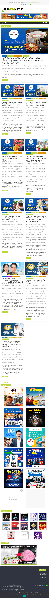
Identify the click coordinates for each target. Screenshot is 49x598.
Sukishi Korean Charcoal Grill (22, 66)
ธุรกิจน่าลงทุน (41, 66)
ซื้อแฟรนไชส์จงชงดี (5, 168)
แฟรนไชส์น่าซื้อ (17, 70)
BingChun (31, 224)
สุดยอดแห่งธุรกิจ (28, 68)
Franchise (5, 55)
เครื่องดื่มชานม (6, 173)
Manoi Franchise (39, 166)
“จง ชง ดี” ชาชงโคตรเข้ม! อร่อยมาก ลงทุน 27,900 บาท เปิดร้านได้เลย (12, 158)
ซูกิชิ (33, 66)
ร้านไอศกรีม (37, 231)
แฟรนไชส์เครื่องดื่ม (5, 178)
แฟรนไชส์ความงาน (19, 359)
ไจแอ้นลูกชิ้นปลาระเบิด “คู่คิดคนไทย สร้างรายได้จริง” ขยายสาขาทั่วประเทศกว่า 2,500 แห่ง (12, 104)
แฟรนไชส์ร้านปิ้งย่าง (5, 71)
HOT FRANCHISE (32, 65)
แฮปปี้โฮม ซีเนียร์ (39, 120)
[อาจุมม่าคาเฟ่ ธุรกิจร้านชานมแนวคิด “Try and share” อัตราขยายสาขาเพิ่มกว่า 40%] (12, 199)
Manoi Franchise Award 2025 (37, 168)
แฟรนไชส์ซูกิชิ (12, 70)
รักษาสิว (9, 290)
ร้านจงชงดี (6, 169)
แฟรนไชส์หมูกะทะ (19, 71)
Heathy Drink (36, 165)
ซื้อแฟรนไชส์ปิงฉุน (29, 229)
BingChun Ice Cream (37, 224)
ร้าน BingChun (28, 231)
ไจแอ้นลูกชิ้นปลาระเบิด (9, 120)
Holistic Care (36, 110)
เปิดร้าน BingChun (39, 234)
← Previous (5, 382)
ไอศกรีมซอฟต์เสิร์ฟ (41, 242)
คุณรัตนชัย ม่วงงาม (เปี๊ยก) (13, 65)
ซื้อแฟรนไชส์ (30, 66)
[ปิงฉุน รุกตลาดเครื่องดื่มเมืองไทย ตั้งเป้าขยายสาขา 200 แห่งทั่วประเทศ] (36, 263)
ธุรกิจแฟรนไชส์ (7, 68)
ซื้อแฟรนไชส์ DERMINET (6, 288)
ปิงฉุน (44, 229)
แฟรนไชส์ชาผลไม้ (38, 237)
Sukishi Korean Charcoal (12, 66)
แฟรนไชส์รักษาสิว (18, 360)
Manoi (27, 166)
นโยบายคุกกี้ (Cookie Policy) (35, 594)
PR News (9, 276)
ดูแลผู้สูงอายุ (30, 113)
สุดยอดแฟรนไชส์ (26, 55)
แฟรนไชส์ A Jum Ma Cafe (8, 234)
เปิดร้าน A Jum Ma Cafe (9, 232)
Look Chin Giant (19, 109)
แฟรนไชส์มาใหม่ (42, 70)
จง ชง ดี (21, 165)
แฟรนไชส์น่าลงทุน (24, 70)
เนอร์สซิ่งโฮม (40, 117)
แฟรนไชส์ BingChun (41, 236)
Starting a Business (18, 55)
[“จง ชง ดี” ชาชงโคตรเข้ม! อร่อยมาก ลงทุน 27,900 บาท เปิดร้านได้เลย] (12, 139)
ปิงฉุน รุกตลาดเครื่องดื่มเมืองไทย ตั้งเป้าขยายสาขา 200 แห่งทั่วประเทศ (36, 282)
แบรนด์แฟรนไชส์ (41, 68)
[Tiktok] (23, 4)
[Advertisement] (35, 498)
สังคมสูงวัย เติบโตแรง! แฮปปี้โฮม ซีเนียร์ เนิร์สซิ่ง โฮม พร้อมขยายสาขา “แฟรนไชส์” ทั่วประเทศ (36, 104)
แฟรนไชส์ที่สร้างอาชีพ (16, 115)
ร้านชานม (10, 169)
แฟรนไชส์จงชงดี (9, 174)
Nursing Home (39, 112)
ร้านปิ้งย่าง (12, 68)
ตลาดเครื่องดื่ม (30, 171)
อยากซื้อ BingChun (40, 232)
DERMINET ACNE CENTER (15, 285)
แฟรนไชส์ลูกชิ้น (8, 118)
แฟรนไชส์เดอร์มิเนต (16, 296)
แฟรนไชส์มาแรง (36, 70)
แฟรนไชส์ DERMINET (11, 293)
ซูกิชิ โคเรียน (37, 66)
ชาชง (6, 166)
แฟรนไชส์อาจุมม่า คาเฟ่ (14, 237)
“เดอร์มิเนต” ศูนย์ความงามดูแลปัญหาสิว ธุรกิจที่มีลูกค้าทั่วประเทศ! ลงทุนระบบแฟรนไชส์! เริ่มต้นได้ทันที (11, 343)
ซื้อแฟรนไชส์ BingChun (42, 227)
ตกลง (25, 596)
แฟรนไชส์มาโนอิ (29, 179)
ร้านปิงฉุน (33, 231)
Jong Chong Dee (19, 163)
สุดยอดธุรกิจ (17, 68)
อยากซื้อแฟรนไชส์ (35, 68)
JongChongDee (5, 165)
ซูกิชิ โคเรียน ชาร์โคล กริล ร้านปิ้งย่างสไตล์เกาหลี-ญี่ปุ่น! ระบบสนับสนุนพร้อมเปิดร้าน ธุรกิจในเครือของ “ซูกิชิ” (23, 60)
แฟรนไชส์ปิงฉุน (36, 239)
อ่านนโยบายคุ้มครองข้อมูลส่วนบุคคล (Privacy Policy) (18, 594)
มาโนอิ (45, 171)
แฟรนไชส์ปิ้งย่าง (30, 70)
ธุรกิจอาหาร (11, 112)
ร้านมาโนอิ (31, 173)
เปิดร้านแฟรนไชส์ (13, 173)
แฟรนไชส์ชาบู (6, 70)
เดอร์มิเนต (15, 291)
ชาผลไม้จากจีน (29, 227)
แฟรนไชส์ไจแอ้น (19, 118)
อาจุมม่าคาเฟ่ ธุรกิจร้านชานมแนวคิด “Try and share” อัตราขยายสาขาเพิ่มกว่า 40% (11, 218)
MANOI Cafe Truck (32, 166)
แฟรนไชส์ (10, 115)
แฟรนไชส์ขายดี (16, 234)
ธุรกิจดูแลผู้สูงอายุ (35, 113)
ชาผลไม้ (20, 224)
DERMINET (8, 285)
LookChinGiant (5, 110)
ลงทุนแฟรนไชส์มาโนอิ (37, 173)
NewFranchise (43, 65)
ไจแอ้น (3, 120)
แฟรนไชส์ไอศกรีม (35, 242)
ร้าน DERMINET (14, 290)
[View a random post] (46, 23)
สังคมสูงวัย (31, 115)
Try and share (16, 224)
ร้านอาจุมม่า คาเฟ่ (11, 229)
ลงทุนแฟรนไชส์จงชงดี (16, 169)
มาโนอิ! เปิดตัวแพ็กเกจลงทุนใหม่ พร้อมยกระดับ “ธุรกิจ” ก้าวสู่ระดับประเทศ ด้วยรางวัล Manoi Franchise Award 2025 (36, 159)
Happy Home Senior (37, 109)
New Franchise (10, 55)
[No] (47, 594)
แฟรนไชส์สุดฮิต (12, 71)
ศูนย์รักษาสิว (4, 291)
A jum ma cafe (8, 222)
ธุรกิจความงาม (13, 288)
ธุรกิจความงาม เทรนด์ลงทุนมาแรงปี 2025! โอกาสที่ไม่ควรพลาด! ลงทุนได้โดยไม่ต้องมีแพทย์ (12, 280)
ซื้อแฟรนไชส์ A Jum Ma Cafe (12, 226)
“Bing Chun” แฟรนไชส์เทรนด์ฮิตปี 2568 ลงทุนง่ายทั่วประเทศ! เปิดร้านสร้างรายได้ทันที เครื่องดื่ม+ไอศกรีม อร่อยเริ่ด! (36, 218)
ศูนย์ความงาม (19, 290)
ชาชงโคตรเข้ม (10, 166)
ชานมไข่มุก (15, 166)
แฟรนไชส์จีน (33, 237)
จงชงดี (3, 166)
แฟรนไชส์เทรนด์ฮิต (12, 178)
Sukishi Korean (5, 66)
